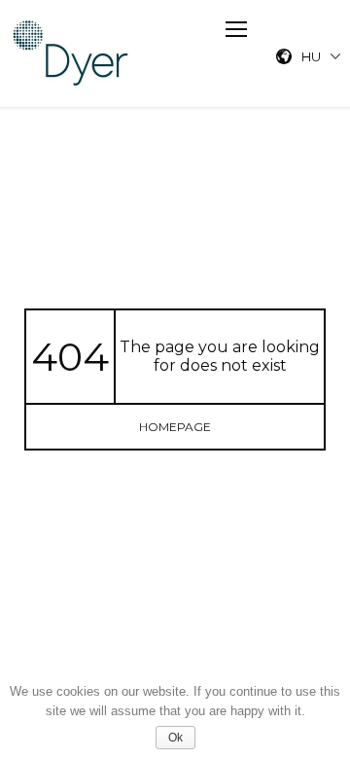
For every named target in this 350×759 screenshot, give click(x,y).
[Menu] (236, 29)
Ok (175, 737)
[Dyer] (71, 53)
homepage (175, 426)
